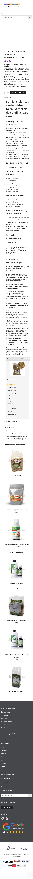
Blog (5, 786)
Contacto (6, 728)
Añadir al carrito (18, 92)
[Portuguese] (17, 4)
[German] (11, 4)
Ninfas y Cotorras (5, 757)
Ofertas (6, 782)
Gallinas (3, 766)
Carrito (5, 718)
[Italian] (13, 4)
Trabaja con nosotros (6, 790)
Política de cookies (8, 737)
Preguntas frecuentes (9, 724)
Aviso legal (6, 731)
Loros (2, 760)
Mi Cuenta (6, 715)
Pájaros (3, 747)
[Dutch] (5, 4)
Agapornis (4, 753)
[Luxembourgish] (15, 4)
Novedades (7, 778)
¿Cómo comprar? (8, 721)
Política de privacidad (9, 734)
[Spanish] (19, 4)
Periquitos (4, 750)
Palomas (3, 763)
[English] (7, 4)
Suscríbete (6, 807)
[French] (9, 4)
